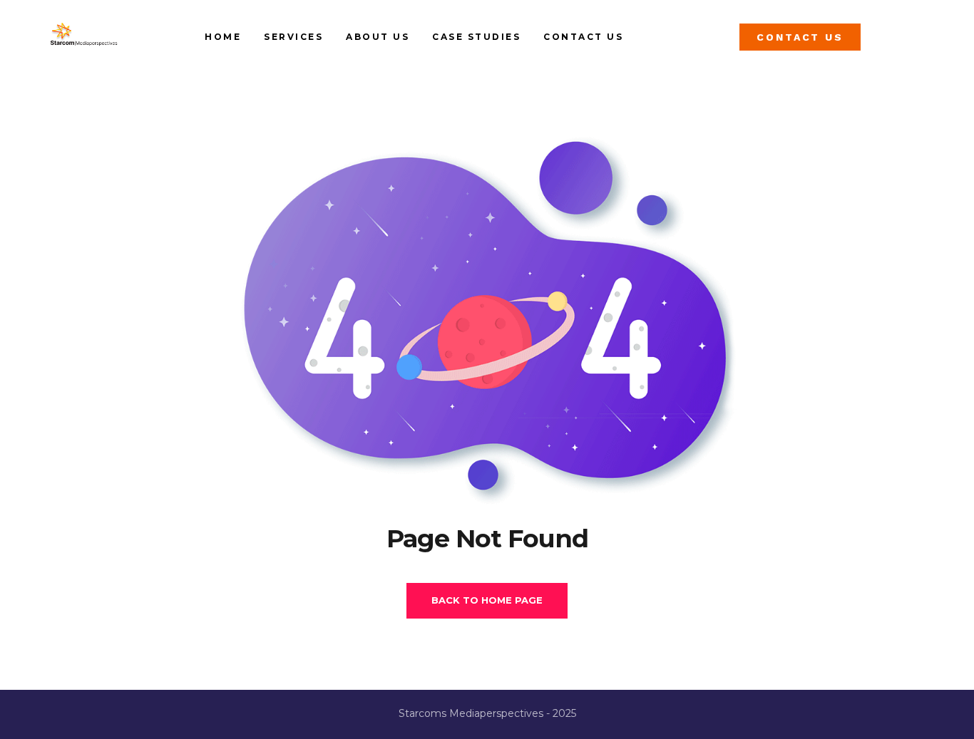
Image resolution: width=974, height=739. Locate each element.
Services (293, 36)
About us (377, 36)
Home (223, 36)
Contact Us (583, 36)
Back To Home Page (487, 600)
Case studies (476, 36)
